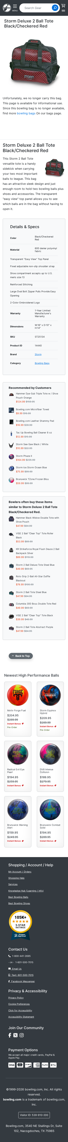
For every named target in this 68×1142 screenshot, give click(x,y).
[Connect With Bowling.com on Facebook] (10, 1036)
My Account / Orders (19, 871)
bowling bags (26, 113)
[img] (45, 1065)
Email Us (16, 968)
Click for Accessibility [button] (20, 1010)
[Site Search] (55, 7)
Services (13, 884)
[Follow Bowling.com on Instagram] (22, 1036)
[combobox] (36, 7)
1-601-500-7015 (24, 962)
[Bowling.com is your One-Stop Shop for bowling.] (7, 7)
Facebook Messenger (22, 981)
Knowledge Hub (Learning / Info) (26, 890)
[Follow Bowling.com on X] (16, 1036)
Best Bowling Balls (18, 897)
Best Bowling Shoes (19, 903)
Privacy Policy (16, 997)
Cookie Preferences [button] (19, 1004)
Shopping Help (16, 878)
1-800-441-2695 (21, 956)
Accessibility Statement (21, 1016)
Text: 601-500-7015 (22, 975)
